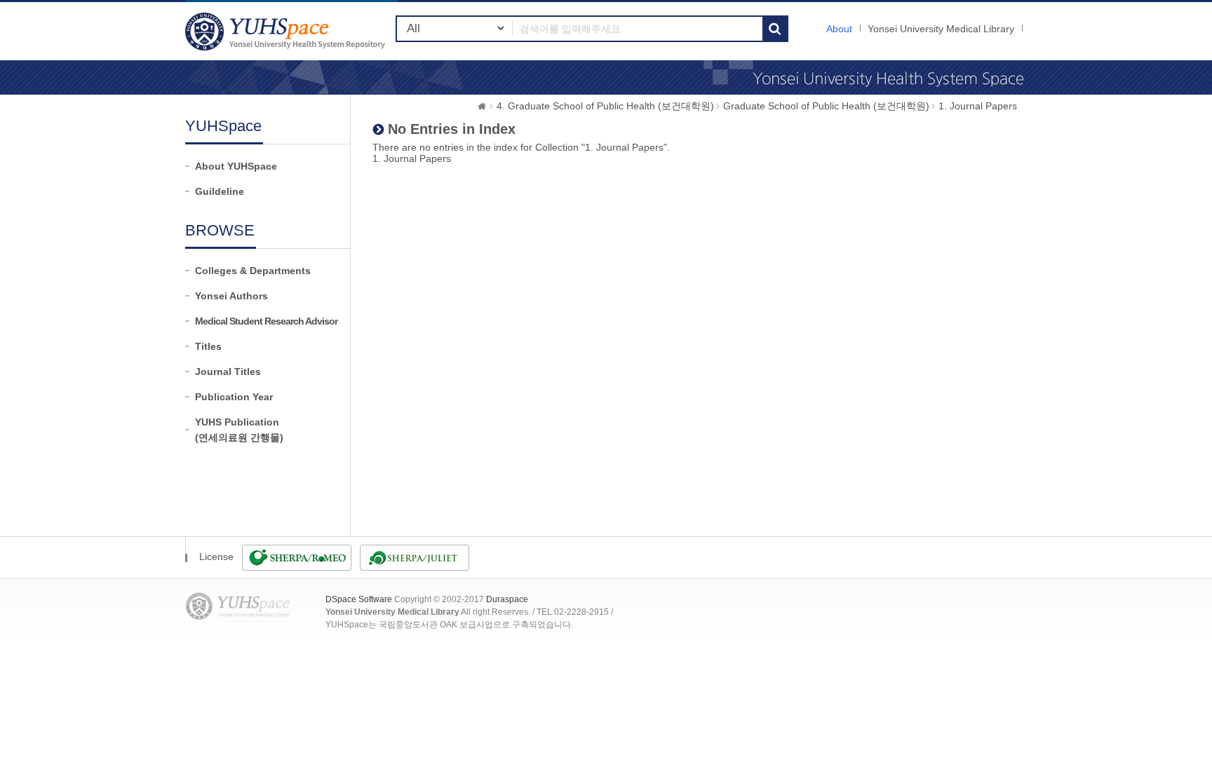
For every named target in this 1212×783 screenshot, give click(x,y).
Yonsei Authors (231, 295)
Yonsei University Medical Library (941, 28)
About (839, 28)
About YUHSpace (236, 166)
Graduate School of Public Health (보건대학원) (826, 105)
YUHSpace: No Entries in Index (287, 31)
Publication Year (234, 396)
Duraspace (507, 599)
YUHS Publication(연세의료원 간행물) (239, 429)
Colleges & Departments (253, 270)
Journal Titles (228, 371)
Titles (208, 346)
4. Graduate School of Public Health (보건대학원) (605, 105)
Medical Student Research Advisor (266, 321)
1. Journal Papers (977, 105)
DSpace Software (358, 599)
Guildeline (219, 191)
